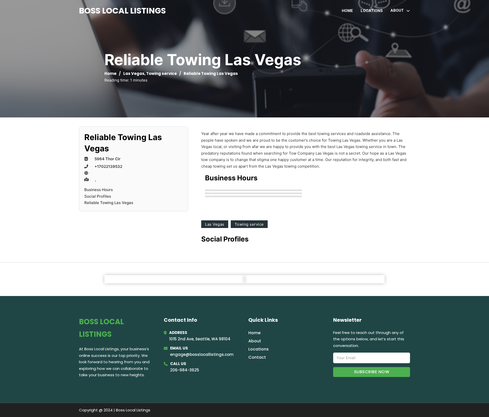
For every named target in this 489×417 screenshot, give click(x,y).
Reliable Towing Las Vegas (108, 202)
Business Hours (98, 189)
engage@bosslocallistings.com (202, 354)
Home (347, 10)
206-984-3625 (184, 370)
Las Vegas (133, 73)
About (254, 341)
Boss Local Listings (122, 10)
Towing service (161, 73)
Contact (257, 357)
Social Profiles (97, 196)
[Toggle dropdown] (408, 11)
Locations (372, 10)
